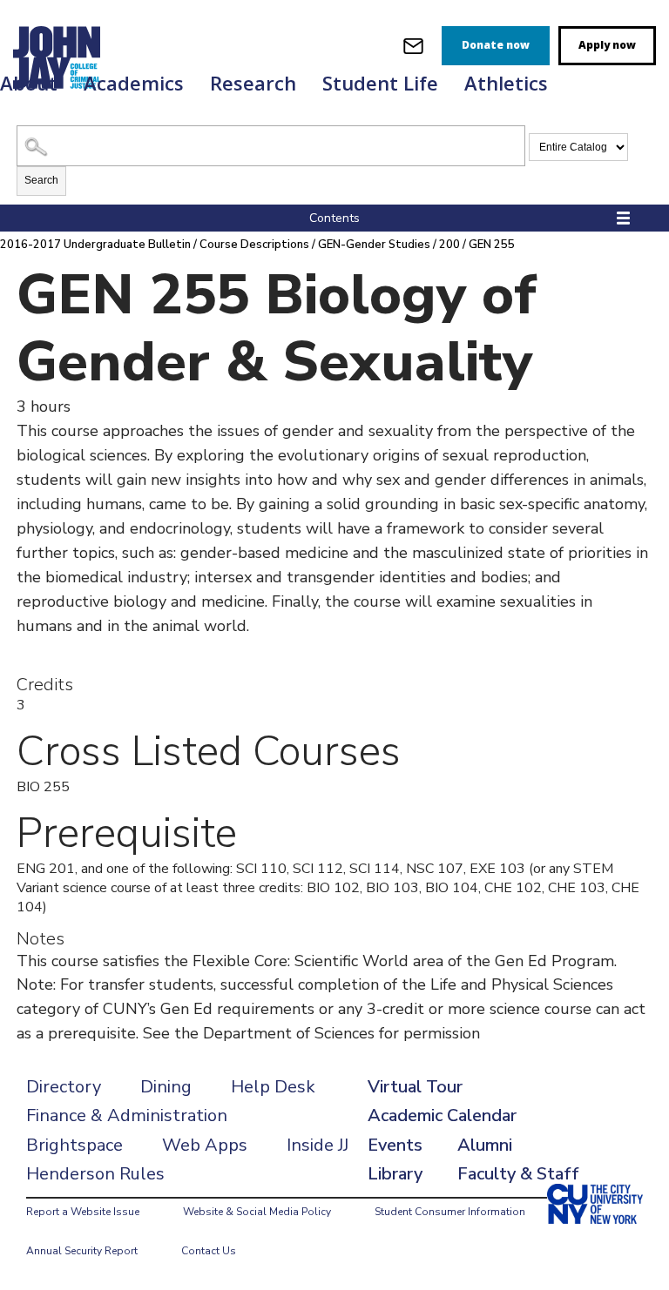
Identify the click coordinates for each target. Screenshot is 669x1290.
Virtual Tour (415, 1087)
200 (449, 244)
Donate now (496, 44)
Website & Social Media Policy (257, 1212)
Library (395, 1174)
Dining (166, 1087)
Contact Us (208, 1251)
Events (395, 1145)
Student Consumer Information (450, 1212)
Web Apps (204, 1145)
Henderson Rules (95, 1174)
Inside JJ (317, 1145)
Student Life (380, 83)
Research (253, 83)
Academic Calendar (442, 1115)
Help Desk (273, 1087)
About (28, 83)
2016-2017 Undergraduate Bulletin (95, 244)
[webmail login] (413, 45)
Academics (134, 83)
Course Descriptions (254, 244)
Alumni (484, 1145)
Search (41, 180)
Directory (63, 1087)
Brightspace (74, 1145)
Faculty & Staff (518, 1174)
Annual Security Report (82, 1251)
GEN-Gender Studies (374, 244)
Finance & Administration (126, 1115)
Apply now (607, 44)
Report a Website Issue (82, 1212)
